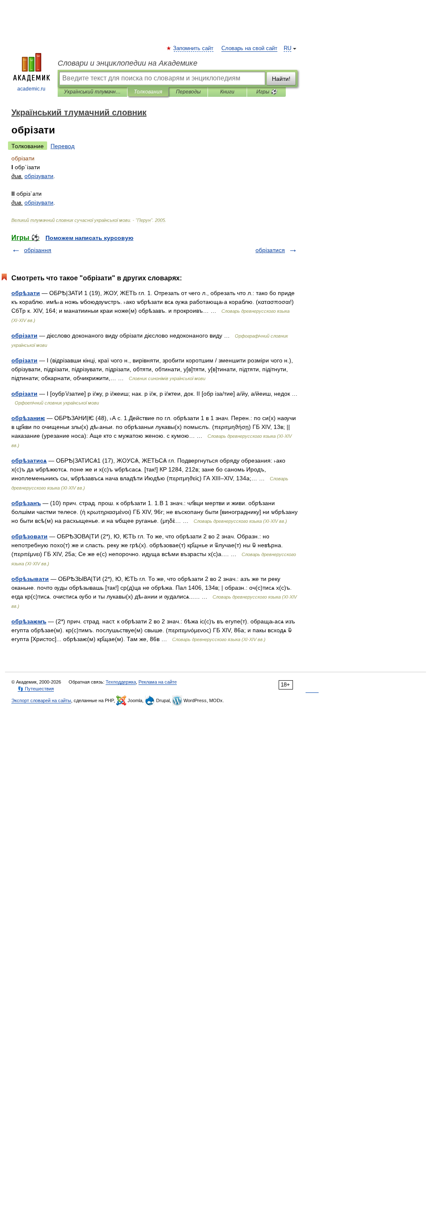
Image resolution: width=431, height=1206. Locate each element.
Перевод (62, 146)
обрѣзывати (30, 578)
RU (287, 48)
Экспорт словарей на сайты (41, 700)
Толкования (148, 92)
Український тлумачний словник (92, 92)
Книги (227, 92)
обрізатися (270, 250)
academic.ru (31, 89)
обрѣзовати (29, 536)
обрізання (37, 250)
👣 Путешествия (36, 688)
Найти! (281, 78)
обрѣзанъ (26, 503)
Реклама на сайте (157, 681)
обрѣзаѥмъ (28, 621)
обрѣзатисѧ (29, 460)
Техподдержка (121, 681)
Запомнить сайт (193, 48)
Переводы (188, 92)
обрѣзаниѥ (28, 418)
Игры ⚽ (266, 92)
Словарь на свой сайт (249, 48)
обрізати (24, 335)
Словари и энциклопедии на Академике (127, 63)
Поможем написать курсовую (89, 237)
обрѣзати (25, 293)
